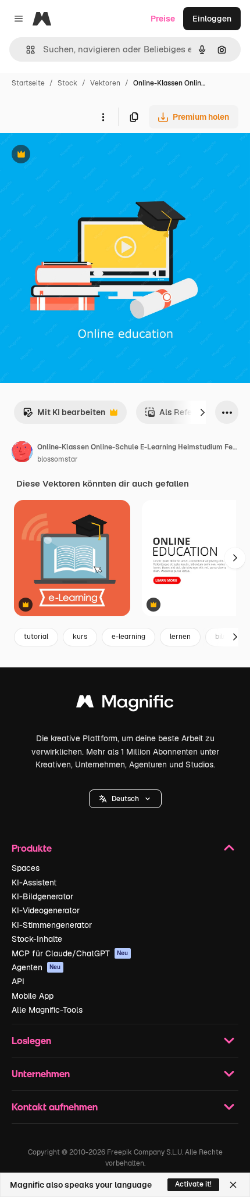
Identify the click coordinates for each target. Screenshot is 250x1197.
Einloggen (211, 18)
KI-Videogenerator (46, 910)
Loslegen (31, 1040)
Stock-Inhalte (37, 939)
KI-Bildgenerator (42, 896)
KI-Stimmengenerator (52, 925)
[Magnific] (125, 704)
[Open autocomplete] (26, 49)
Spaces (26, 868)
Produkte (32, 848)
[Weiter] (202, 412)
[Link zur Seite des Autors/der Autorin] (22, 453)
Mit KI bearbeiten (64, 415)
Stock (67, 83)
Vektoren (105, 83)
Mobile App (32, 996)
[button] (125, 798)
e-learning (128, 636)
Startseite (28, 83)
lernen (180, 636)
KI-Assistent (34, 882)
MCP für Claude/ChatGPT (70, 953)
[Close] (233, 1185)
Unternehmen (41, 1073)
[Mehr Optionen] (103, 116)
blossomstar (57, 459)
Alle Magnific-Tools (47, 1010)
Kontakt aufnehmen (55, 1106)
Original (74, 155)
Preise (163, 18)
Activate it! (193, 1184)
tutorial (36, 636)
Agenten (36, 967)
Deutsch (125, 798)
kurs (80, 636)
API (18, 981)
